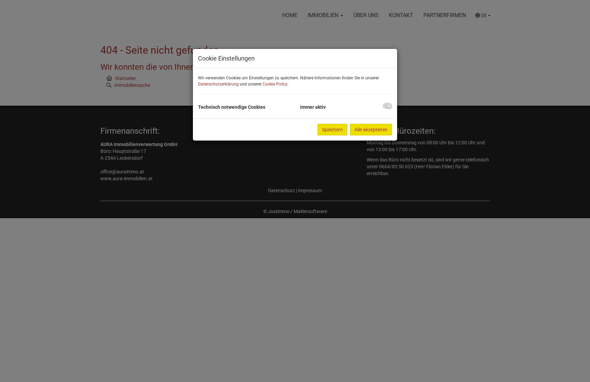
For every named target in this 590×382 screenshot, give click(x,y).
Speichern (332, 129)
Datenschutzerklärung (218, 84)
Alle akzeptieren (371, 129)
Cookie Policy (275, 84)
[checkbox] (387, 106)
